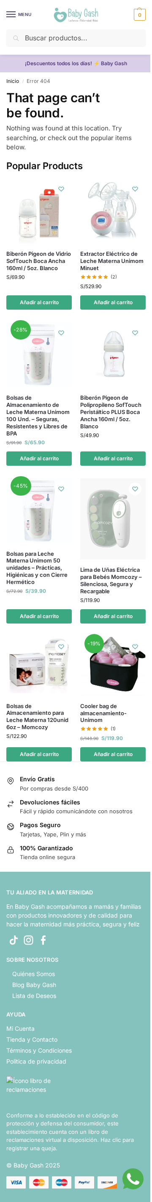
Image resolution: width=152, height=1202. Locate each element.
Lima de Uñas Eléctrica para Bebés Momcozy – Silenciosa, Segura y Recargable (111, 580)
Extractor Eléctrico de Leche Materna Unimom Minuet (112, 260)
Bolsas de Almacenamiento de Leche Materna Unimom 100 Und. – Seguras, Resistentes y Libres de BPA (38, 415)
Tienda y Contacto (31, 1039)
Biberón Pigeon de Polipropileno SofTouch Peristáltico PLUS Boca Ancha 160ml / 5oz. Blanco (110, 412)
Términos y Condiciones (39, 1050)
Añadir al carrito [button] (39, 302)
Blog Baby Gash (34, 984)
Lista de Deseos (34, 995)
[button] (139, 15)
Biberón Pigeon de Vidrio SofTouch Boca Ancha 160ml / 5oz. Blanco (38, 260)
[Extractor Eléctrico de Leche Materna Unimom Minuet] (113, 211)
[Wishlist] (61, 189)
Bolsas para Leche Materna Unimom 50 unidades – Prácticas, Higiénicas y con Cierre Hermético (37, 568)
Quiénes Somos (33, 973)
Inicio (12, 81)
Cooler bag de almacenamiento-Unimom (103, 713)
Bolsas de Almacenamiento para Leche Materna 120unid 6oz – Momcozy (37, 717)
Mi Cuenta (20, 1028)
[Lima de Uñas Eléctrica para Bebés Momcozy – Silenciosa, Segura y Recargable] (113, 519)
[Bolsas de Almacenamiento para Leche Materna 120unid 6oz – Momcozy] (39, 666)
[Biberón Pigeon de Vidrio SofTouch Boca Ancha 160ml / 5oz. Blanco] (39, 211)
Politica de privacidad (36, 1061)
